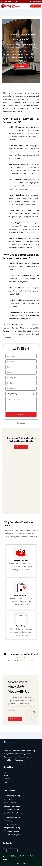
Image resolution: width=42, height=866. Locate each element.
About (6, 775)
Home (6, 772)
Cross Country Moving (12, 796)
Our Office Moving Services (13, 813)
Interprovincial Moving (12, 806)
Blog (5, 782)
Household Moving (10, 803)
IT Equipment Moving (11, 809)
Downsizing (8, 799)
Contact (6, 779)
